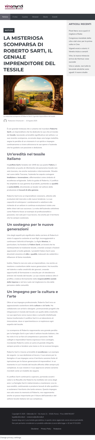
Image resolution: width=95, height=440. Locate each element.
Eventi (54, 17)
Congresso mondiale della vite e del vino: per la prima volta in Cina (80, 41)
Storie (45, 17)
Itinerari (35, 17)
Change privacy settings (10, 437)
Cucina (25, 17)
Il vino (15, 17)
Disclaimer (35, 429)
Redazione (57, 429)
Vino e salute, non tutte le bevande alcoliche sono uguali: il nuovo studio (80, 69)
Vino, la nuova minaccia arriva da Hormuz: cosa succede (79, 58)
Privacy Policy (46, 429)
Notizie (5, 17)
